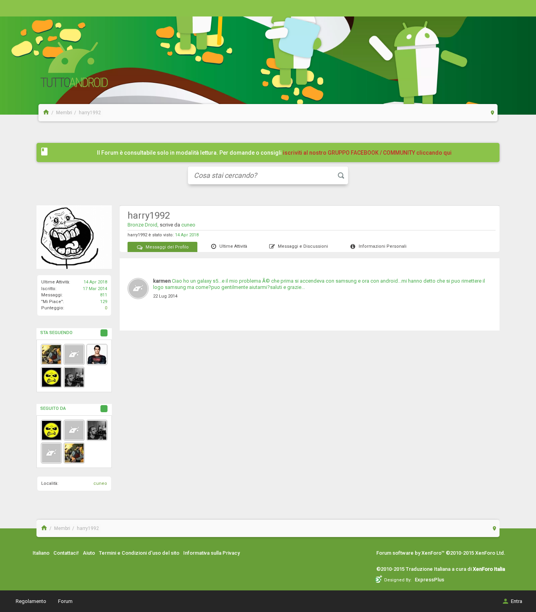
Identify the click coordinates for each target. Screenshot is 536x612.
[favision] (74, 377)
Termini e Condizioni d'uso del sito (139, 553)
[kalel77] (97, 354)
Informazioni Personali (383, 246)
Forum (65, 601)
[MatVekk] (51, 377)
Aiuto (89, 553)
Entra (516, 601)
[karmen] (74, 354)
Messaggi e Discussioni (303, 246)
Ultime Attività (233, 246)
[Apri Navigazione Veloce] (493, 112)
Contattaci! (66, 553)
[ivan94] (51, 354)
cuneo (100, 483)
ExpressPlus (429, 580)
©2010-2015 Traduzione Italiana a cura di (440, 569)
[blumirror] (74, 430)
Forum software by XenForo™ (440, 553)
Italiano (41, 553)
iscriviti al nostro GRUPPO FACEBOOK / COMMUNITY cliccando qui (367, 153)
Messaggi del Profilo (167, 247)
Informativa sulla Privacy (211, 553)
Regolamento (31, 601)
